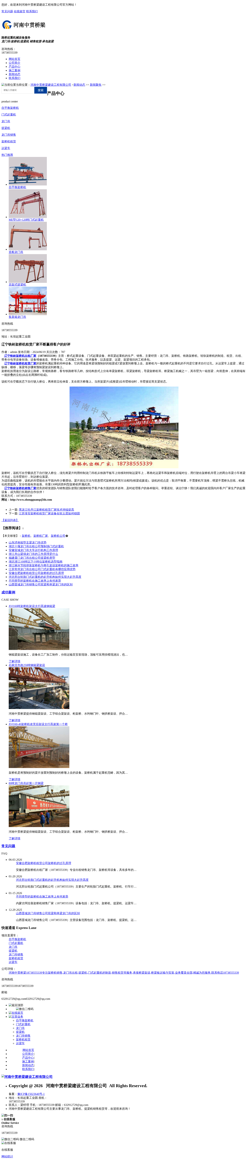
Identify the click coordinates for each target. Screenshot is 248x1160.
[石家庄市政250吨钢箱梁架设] (39, 708)
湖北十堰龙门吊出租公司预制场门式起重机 (36, 546)
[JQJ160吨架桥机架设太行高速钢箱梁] (39, 648)
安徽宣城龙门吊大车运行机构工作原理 (33, 550)
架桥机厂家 (40, 535)
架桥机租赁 (8, 141)
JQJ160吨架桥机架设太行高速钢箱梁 (32, 606)
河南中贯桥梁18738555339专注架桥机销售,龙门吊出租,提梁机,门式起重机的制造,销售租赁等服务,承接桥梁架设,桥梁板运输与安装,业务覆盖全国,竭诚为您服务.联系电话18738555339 (124, 972)
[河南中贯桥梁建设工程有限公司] (24, 30)
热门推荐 (7, 154)
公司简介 (14, 62)
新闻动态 (14, 74)
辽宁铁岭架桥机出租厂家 (20, 355)
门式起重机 (8, 114)
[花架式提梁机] (28, 281)
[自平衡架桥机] (28, 184)
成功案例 (8, 592)
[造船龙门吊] (28, 249)
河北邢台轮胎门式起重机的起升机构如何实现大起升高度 (45, 576)
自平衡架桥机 (10, 107)
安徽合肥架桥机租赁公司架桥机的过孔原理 (36, 573)
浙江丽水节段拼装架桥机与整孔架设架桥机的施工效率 (43, 565)
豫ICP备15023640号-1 (31, 1094)
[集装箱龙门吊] (28, 314)
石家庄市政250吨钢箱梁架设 (27, 665)
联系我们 (32, 11)
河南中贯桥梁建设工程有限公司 (51, 84)
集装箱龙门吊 (17, 316)
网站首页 (14, 58)
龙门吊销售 (8, 134)
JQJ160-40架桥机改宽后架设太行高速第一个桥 (38, 724)
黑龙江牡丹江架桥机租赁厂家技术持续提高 (46, 509)
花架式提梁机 (17, 284)
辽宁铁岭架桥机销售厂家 (20, 488)
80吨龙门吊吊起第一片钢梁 (26, 783)
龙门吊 (5, 121)
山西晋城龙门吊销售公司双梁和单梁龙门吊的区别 (41, 584)
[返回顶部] (16, 1005)
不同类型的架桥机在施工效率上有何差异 (35, 580)
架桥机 (26, 535)
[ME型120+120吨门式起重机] (28, 217)
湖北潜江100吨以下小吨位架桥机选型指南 (35, 561)
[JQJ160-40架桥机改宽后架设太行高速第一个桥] (39, 767)
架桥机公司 (58, 535)
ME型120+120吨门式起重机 (26, 219)
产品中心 (14, 66)
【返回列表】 (10, 520)
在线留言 (19, 11)
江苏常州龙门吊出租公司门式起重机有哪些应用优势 (42, 569)
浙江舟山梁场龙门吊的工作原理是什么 (33, 553)
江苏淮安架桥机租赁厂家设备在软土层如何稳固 (49, 513)
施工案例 (14, 70)
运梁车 (5, 148)
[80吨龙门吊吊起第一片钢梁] (39, 826)
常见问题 (7, 11)
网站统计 (7, 1156)
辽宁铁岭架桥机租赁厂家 (20, 363)
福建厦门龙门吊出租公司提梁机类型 (32, 557)
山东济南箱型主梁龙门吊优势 (27, 542)
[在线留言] (16, 1012)
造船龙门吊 (16, 252)
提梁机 (5, 128)
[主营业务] (16, 1016)
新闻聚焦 (95, 84)
